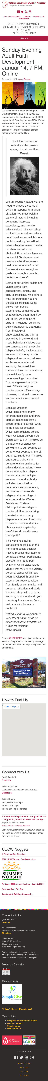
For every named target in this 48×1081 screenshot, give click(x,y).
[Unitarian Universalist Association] (12, 1040)
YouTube (24, 1068)
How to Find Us (14, 1029)
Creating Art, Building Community (17, 894)
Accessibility (24, 1064)
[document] (24, 473)
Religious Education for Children (22, 1021)
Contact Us (38, 16)
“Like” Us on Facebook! (17, 1009)
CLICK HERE (15, 638)
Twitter (24, 1071)
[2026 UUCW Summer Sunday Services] (24, 871)
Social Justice (13, 1026)
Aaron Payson (24, 79)
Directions (24, 19)
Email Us (6, 780)
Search (27, 16)
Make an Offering (12, 16)
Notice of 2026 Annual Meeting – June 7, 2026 (22, 884)
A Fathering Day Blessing (13, 854)
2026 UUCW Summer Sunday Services (19, 859)
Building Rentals (15, 1023)
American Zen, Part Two (12, 889)
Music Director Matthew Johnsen (16, 825)
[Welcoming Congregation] (29, 1040)
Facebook (24, 1075)
